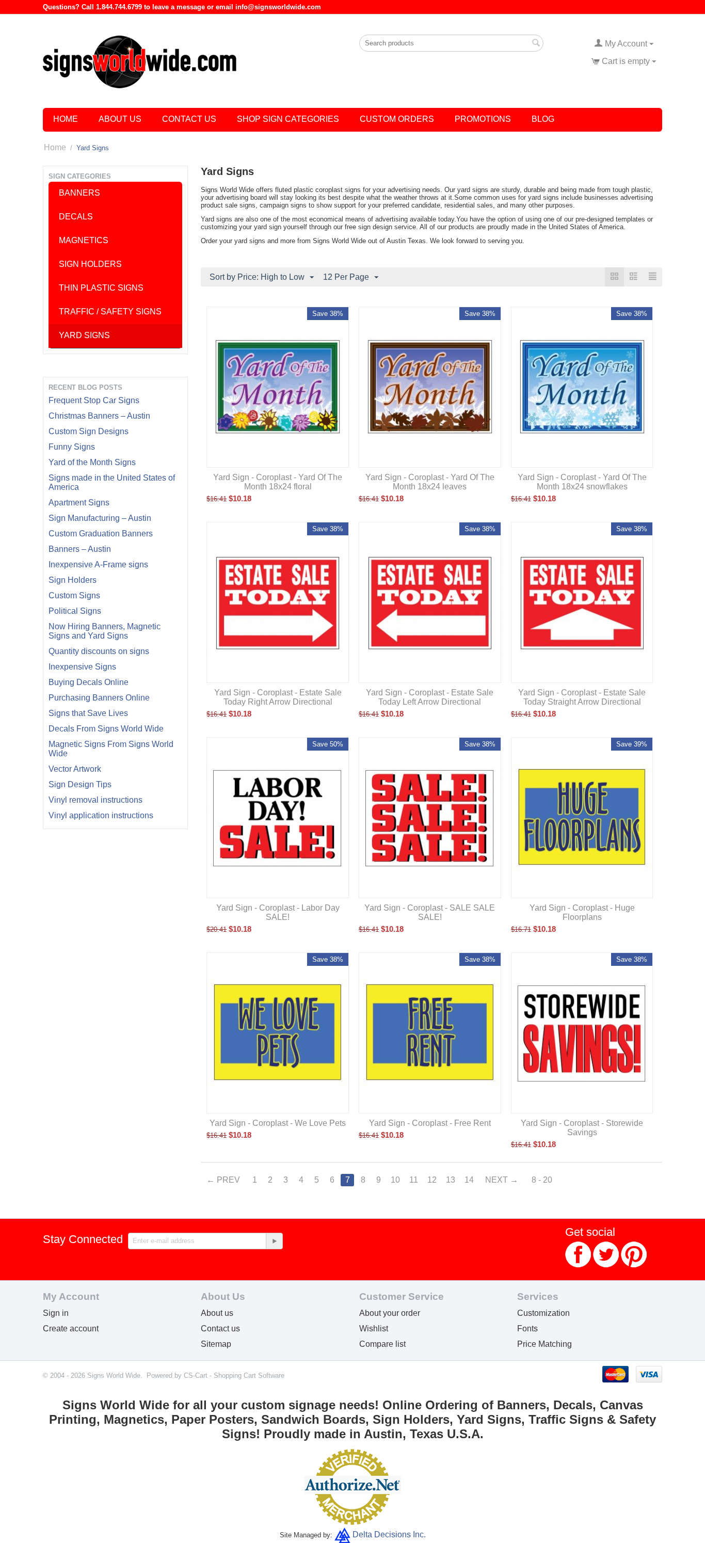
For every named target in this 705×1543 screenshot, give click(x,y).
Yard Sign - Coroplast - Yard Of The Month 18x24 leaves (429, 482)
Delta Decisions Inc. (389, 1534)
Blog (543, 119)
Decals (76, 216)
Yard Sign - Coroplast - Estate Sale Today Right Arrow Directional (278, 697)
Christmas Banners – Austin (99, 415)
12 (432, 1179)
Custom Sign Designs (89, 431)
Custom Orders (397, 119)
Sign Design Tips (80, 784)
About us (217, 1313)
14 (469, 1179)
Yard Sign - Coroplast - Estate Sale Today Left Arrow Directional (429, 697)
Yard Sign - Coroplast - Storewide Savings (582, 1128)
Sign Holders (73, 580)
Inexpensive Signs (82, 666)
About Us (120, 119)
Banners (79, 192)
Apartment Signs (79, 502)
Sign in (56, 1313)
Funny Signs (72, 446)
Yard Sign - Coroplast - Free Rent (430, 1123)
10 (395, 1179)
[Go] (274, 1241)
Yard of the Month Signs (92, 462)
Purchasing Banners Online (99, 697)
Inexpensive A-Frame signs (98, 564)
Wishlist (373, 1328)
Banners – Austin (80, 549)
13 (450, 1179)
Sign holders (90, 264)
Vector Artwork (75, 769)
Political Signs (75, 611)
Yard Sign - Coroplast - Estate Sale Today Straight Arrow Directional (582, 697)
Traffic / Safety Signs (110, 311)
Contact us (220, 1328)
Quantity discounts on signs (99, 651)
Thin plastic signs (101, 287)
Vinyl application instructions (101, 815)
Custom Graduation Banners (101, 533)
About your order (389, 1313)
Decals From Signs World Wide (106, 728)
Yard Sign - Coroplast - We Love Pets (278, 1123)
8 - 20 (542, 1179)
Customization (543, 1313)
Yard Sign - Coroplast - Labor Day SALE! (278, 912)
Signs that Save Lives (88, 713)
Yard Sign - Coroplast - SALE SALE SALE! (429, 912)
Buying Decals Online (89, 682)
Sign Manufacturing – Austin (100, 518)
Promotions (483, 119)
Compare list (382, 1344)
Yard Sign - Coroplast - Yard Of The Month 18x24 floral (277, 482)
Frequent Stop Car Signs (94, 400)
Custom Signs (74, 595)
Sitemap (216, 1344)
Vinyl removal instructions (95, 800)
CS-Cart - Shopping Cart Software (234, 1375)
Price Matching (544, 1344)
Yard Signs (84, 335)
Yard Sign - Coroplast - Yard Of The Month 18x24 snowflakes (582, 482)
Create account (71, 1328)
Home (65, 119)
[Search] (536, 44)
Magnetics (83, 240)
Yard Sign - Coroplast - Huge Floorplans (582, 912)
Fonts (527, 1328)
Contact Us (189, 119)
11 (413, 1179)
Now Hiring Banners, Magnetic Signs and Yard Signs (105, 631)
